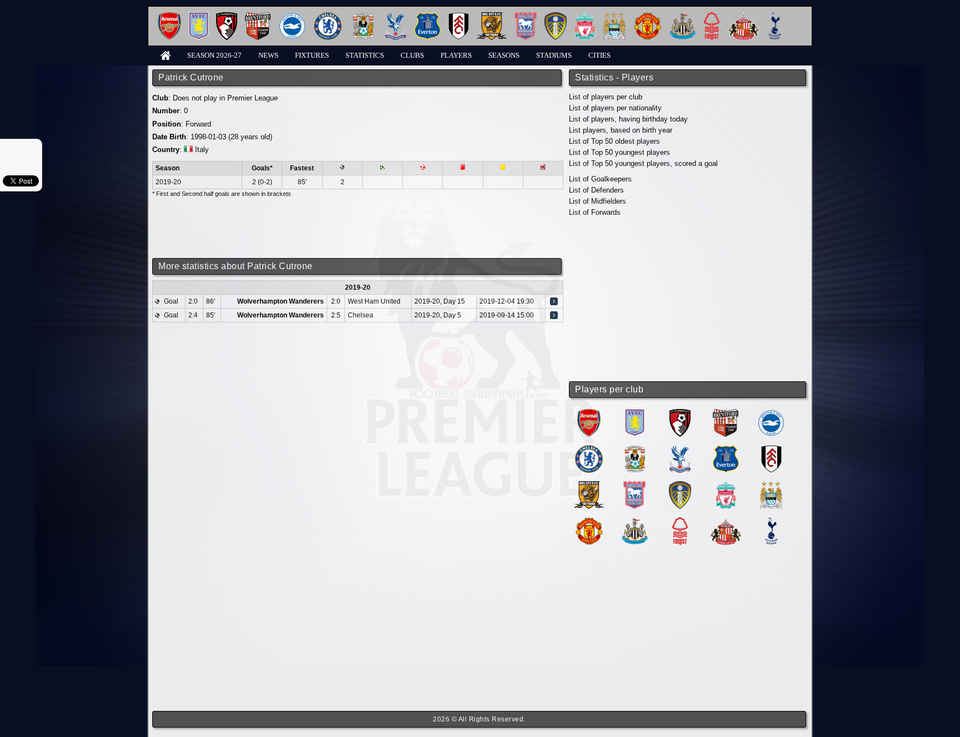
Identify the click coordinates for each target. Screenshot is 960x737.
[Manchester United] (647, 16)
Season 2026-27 (214, 55)
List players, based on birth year (620, 130)
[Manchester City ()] (771, 485)
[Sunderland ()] (725, 521)
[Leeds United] (555, 16)
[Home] (165, 55)
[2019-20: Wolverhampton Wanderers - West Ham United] (554, 301)
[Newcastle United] (682, 16)
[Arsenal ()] (589, 413)
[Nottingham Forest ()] (680, 521)
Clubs (412, 55)
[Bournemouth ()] (680, 413)
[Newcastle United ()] (634, 521)
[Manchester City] (614, 16)
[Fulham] (458, 16)
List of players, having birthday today (628, 119)
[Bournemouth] (226, 16)
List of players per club (605, 97)
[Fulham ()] (771, 449)
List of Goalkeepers (600, 179)
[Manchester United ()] (589, 521)
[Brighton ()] (771, 413)
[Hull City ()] (589, 485)
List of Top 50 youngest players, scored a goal (643, 163)
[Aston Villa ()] (634, 413)
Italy (202, 149)
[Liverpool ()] (726, 485)
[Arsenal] (169, 16)
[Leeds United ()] (680, 485)
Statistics (365, 55)
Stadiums (554, 55)
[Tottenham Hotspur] (775, 16)
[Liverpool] (584, 16)
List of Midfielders (597, 201)
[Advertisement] (688, 299)
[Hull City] (492, 16)
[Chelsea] (328, 16)
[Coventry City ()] (634, 449)
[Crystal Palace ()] (680, 449)
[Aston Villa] (198, 16)
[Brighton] (292, 16)
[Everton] (427, 16)
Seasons (503, 55)
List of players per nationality (615, 108)
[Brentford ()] (725, 413)
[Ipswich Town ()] (634, 485)
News (268, 55)
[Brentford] (258, 16)
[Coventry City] (363, 16)
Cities (599, 55)
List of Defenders (596, 190)
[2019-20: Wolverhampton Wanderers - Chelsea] (554, 315)
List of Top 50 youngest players (619, 152)
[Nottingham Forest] (711, 16)
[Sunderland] (743, 16)
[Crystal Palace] (395, 16)
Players (456, 55)
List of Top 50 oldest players (614, 141)
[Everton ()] (726, 449)
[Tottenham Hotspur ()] (771, 521)
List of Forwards (595, 212)
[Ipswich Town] (525, 16)
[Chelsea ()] (589, 449)
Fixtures (312, 55)
